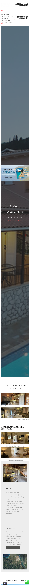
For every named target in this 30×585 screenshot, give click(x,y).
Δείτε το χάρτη (12, 547)
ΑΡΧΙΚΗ (6, 14)
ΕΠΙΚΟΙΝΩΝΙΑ (8, 23)
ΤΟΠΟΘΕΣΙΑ (8, 20)
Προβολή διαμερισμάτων (15, 220)
